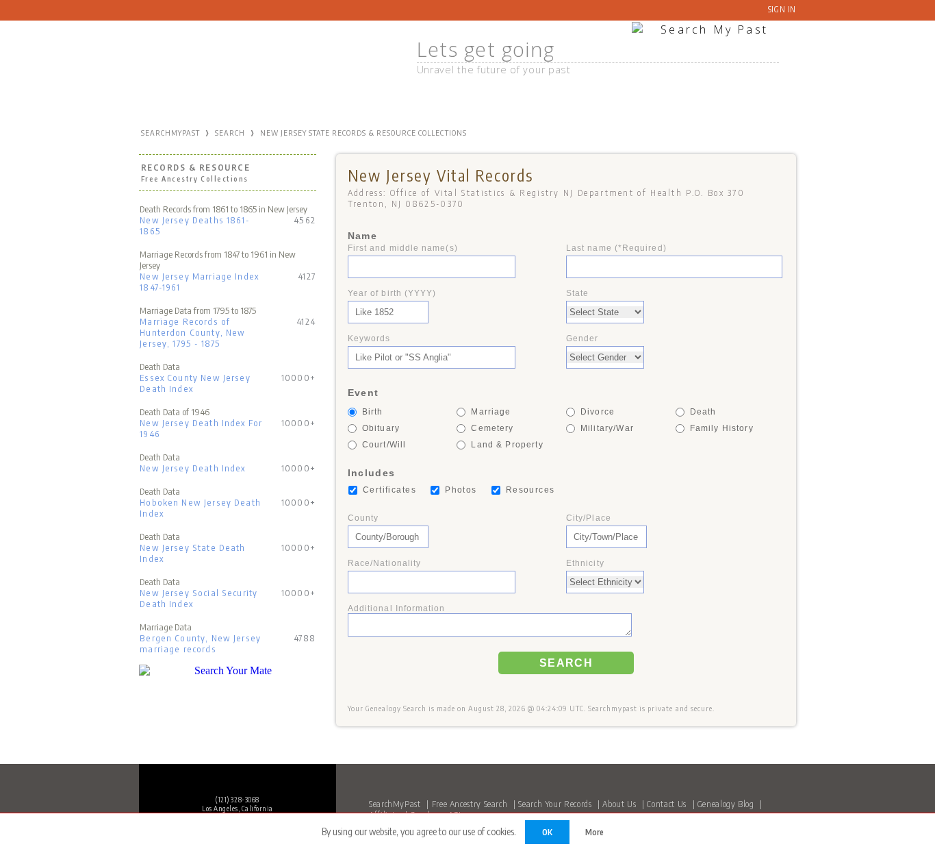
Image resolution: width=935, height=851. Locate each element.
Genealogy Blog (725, 803)
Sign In (782, 9)
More (594, 832)
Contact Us (666, 803)
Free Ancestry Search (470, 803)
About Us (619, 803)
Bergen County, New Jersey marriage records (200, 643)
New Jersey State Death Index (192, 553)
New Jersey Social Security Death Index (198, 598)
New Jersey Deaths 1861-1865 (194, 225)
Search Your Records (554, 803)
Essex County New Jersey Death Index (195, 383)
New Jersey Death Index (192, 468)
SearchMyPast (395, 803)
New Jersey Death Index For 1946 (201, 428)
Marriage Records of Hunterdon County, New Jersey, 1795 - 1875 (192, 332)
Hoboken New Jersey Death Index (200, 508)
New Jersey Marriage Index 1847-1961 (199, 282)
